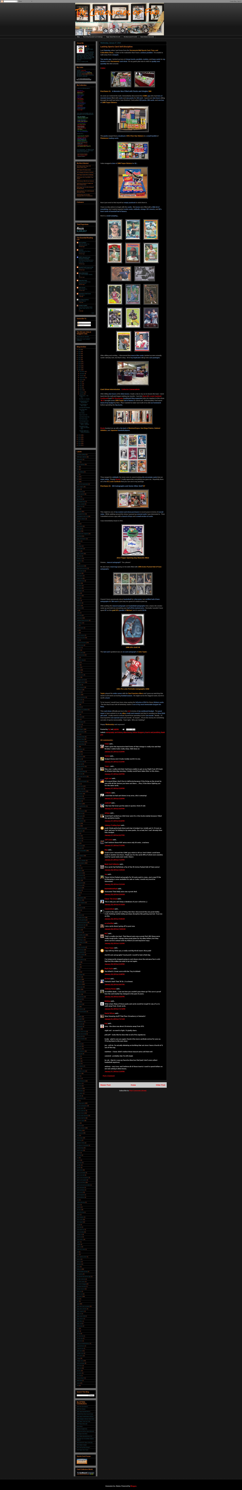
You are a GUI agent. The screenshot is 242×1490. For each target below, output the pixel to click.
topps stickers (80, 1318)
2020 (79, 361)
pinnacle (79, 1029)
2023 (79, 355)
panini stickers (80, 1009)
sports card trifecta (81, 1182)
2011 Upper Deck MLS (82, 1433)
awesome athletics (81, 518)
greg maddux (80, 793)
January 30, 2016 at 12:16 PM (115, 1009)
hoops (78, 833)
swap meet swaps (81, 1249)
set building (79, 1130)
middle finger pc (80, 939)
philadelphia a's (80, 1021)
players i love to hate (81, 1033)
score (78, 1123)
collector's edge (80, 660)
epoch (78, 714)
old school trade (80, 991)
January (82, 393)
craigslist (79, 672)
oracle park (79, 999)
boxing (78, 593)
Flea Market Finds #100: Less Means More (84, 427)
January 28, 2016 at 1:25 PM (114, 943)
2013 (79, 439)
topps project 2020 (81, 1316)
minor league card (81, 942)
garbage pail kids (81, 766)
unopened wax (80, 1348)
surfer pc (79, 1246)
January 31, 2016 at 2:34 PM (114, 1071)
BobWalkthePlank (111, 888)
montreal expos (80, 949)
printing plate (80, 1053)
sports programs (80, 1194)
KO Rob (107, 978)
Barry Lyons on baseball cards (85, 268)
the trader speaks (81, 1281)
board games (80, 575)
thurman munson (81, 1288)
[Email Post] (123, 729)
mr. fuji (78, 964)
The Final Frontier (83, 418)
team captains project (82, 1256)
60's (78, 469)
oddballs (79, 989)
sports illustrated (80, 1187)
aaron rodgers (80, 486)
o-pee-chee (79, 981)
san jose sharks (80, 1113)
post (78, 1041)
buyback (79, 605)
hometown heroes (81, 828)
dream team (79, 702)
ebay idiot (79, 707)
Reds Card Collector (112, 864)
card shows (118, 732)
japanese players (81, 863)
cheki (78, 640)
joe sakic (79, 868)
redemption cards (81, 1071)
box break (79, 588)
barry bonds (79, 526)
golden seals (80, 773)
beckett (78, 551)
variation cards (80, 1353)
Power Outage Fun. (83, 289)
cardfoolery (79, 622)
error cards (79, 716)
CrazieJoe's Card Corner (85, 293)
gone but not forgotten (82, 781)
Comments (81, 325)
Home (133, 1085)
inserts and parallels (152, 732)
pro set (78, 1058)
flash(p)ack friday (81, 736)
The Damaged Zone (83, 421)
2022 (79, 357)
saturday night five (81, 1118)
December (82, 371)
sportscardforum (80, 1197)
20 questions (80, 459)
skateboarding (80, 1147)
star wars (79, 1209)
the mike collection (81, 1279)
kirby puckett (80, 882)
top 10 (78, 1298)
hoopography (80, 830)
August (81, 379)
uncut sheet (79, 1340)
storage (78, 1224)
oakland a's (79, 984)
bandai (78, 523)
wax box (79, 1370)
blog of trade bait (80, 570)
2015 (79, 435)
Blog (78, 37)
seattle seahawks (81, 1128)
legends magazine (81, 902)
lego (78, 905)
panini (78, 1006)
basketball (79, 536)
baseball (79, 531)
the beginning (80, 1274)
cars (78, 625)
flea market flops (80, 744)
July (81, 381)
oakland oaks (80, 986)
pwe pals (79, 1063)
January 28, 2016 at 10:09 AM (115, 929)
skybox (78, 1152)
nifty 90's (79, 977)
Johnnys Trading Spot (113, 825)
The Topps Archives (84, 299)
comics (78, 667)
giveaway (79, 768)
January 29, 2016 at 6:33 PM (114, 996)
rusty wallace (80, 1093)
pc (77, 1014)
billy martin (79, 556)
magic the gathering (81, 919)
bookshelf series (80, 580)
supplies (79, 1244)
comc (78, 664)
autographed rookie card (82, 516)
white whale (79, 1380)
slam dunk (79, 1155)
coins (78, 657)
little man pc (79, 915)
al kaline (78, 496)
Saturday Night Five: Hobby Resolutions (84, 431)
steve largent (80, 1222)
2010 (79, 445)
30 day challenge (81, 464)
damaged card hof (81, 679)
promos (78, 1061)
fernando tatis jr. (80, 731)
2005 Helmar (80, 1426)
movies (78, 962)
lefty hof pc (79, 900)
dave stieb (79, 684)
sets (78, 1135)
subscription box (80, 1229)
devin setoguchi (80, 687)
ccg (77, 630)
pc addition (79, 1016)
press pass (79, 1048)
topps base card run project (83, 1306)
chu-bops (79, 647)
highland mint (80, 813)
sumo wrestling (80, 1232)
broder (78, 598)
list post (78, 910)
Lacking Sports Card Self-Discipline (84, 401)
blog (78, 563)
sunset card (79, 1236)
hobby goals (79, 816)
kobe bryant (79, 885)
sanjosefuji (84, 76)
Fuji (106, 1023)
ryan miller (79, 1095)
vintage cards (80, 1360)
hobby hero (79, 818)
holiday (78, 825)
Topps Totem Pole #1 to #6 (113, 37)
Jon (106, 874)
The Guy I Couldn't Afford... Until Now (84, 423)
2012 (79, 441)
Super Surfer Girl (83, 414)
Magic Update (82, 295)
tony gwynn (79, 1296)
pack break (79, 1004)
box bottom (79, 585)
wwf (78, 1385)
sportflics (79, 1165)
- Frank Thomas (80, 104)
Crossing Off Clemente (84, 407)
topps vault (79, 1323)
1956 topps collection (81, 456)
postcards (79, 1046)
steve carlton (80, 1219)
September (82, 377)
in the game (79, 848)
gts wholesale (80, 798)
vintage (78, 1358)
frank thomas (80, 756)
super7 (78, 1241)
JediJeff (108, 803)
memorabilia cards (81, 934)
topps (78, 1303)
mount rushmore (80, 959)
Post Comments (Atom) (137, 1090)
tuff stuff (78, 1333)
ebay (78, 704)
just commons (80, 875)
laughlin (78, 892)
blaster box (79, 560)
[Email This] (127, 729)
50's (78, 466)
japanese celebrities (81, 860)
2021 (79, 359)
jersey (78, 865)
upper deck (79, 1350)
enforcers (79, 712)
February (82, 391)
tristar (78, 1331)
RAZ (106, 933)
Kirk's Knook (82, 287)
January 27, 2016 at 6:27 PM (114, 835)
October (82, 375)
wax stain (79, 1375)
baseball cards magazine (82, 533)
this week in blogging (81, 1284)
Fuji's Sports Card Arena (88, 75)
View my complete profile (82, 61)
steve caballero (80, 1217)
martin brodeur (80, 927)
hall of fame (79, 803)
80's (78, 479)
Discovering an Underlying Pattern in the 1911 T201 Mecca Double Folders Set (86, 261)
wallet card (79, 1368)
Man (106, 850)
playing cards (80, 1036)
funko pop (79, 759)
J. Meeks (108, 793)
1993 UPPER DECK (83, 273)
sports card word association (83, 1185)
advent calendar (80, 494)
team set (79, 1259)
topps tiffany (79, 1321)
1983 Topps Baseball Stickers (83, 1411)
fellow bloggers (138, 732)
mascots (79, 929)
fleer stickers (80, 749)
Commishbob (109, 909)
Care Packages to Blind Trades (83, 405)
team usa (79, 1261)
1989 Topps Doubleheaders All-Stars (85, 1416)
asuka (78, 508)
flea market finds (80, 741)
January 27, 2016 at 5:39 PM (114, 788)
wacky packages (81, 1363)
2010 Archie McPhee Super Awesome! (85, 1431)
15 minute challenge (81, 454)
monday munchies (81, 947)
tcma (78, 1254)
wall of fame (79, 1365)
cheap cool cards (81, 637)
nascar (78, 971)
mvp (78, 969)
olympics (79, 994)
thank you (79, 1269)
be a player (79, 546)
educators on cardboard (82, 709)
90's (78, 481)
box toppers (79, 590)
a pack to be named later (82, 484)
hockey (78, 823)
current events (80, 674)
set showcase (80, 1133)
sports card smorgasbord (82, 1177)
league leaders (80, 897)
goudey (78, 783)
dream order (79, 699)
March (81, 389)
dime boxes (127, 732)
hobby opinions (80, 820)
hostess (78, 835)
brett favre (79, 595)
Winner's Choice (82, 301)
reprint (78, 1076)
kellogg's (79, 880)
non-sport (79, 979)
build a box (79, 603)
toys (78, 1328)
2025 (79, 351)
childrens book (80, 645)
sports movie (80, 1192)
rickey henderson (81, 1081)
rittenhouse (79, 1083)
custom (78, 677)
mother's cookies (81, 954)
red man (79, 1068)
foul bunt (81, 249)
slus (78, 1157)
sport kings (79, 1162)
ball (77, 521)
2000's (78, 461)
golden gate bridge (81, 771)
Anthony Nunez (110, 989)
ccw (78, 632)
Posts (80, 322)
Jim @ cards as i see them (83, 336)
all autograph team (81, 501)
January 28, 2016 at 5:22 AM (115, 884)
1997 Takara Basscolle (82, 1423)
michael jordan (80, 937)
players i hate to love (81, 1031)
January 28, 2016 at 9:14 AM (115, 904)
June (81, 383)
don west (79, 692)
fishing (78, 734)
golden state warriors (81, 776)
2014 (79, 437)
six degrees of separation (82, 1145)
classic (78, 650)
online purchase (80, 996)
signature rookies (81, 1142)
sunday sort (79, 1234)
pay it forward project (81, 1011)
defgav (107, 813)
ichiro (78, 843)
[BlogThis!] (129, 729)
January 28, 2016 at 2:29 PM (114, 964)
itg (77, 853)
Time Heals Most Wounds (83, 410)
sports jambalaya (81, 1189)
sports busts (80, 1170)
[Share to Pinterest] (134, 729)
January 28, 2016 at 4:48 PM (114, 974)
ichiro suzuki (80, 845)
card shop (79, 615)
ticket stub (79, 1291)
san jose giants (80, 1108)
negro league (80, 974)
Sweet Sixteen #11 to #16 (147, 37)
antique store (80, 506)
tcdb (78, 1251)
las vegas (79, 890)
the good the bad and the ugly (83, 1276)
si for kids (79, 1140)
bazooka (79, 541)
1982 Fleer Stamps (81, 1409)
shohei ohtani (80, 1137)
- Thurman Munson (81, 103)
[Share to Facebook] (132, 729)
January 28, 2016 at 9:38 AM (115, 919)
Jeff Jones (108, 840)
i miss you (79, 840)
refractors (79, 1073)
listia (78, 912)
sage (78, 1100)
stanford (79, 1207)
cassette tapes (80, 627)
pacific (78, 1001)
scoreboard (79, 1125)
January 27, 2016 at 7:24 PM (114, 860)
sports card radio (81, 1175)
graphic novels (80, 788)
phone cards (80, 1024)
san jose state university (82, 1115)
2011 (79, 443)
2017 (79, 367)
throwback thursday (81, 1286)
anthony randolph (81, 504)
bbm (78, 543)
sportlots (79, 1167)
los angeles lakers (81, 917)
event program (80, 721)
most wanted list (80, 952)
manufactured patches (82, 922)
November (82, 373)
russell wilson (80, 1090)
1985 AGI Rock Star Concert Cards (85, 1414)
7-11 (78, 474)
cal (77, 610)
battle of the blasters (81, 538)
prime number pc (81, 1051)
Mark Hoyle (109, 968)
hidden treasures (81, 811)
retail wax (79, 1078)
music (78, 967)
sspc (78, 1199)
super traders (80, 1239)
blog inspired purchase (82, 568)
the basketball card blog (82, 1271)
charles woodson (81, 635)
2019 (79, 363)
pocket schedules (81, 1038)
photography (80, 1026)
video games (80, 1355)
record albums (80, 1066)
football (78, 751)
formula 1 (79, 754)
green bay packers (81, 791)
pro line (78, 1056)
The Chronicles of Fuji (117, 12)
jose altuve (79, 870)
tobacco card (80, 1293)
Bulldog (107, 1001)
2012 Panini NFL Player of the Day (85, 1442)
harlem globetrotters (81, 806)
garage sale (79, 764)
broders (78, 600)
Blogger (133, 1486)
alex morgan (79, 499)
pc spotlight (79, 1019)
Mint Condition (82, 242)
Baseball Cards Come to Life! (86, 267)
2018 (79, 365)
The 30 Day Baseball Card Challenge (93, 37)
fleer (78, 746)
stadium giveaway (81, 1202)
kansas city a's (80, 877)
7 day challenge (80, 471)
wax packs (79, 1373)
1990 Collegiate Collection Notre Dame (85, 1418)
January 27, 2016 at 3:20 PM (114, 751)
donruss (79, 694)
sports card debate (81, 1172)
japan (78, 858)
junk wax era (80, 873)
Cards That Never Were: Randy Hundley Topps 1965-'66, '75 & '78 (85, 308)
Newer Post (105, 1085)
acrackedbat (109, 923)
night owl (108, 778)
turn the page (80, 1338)
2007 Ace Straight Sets (82, 1428)
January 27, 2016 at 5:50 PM (114, 798)
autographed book (81, 513)
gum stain (79, 801)
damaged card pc (81, 682)
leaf (77, 895)
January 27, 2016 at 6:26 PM (114, 821)
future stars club (80, 761)
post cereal (79, 1043)
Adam (107, 744)
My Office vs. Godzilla (84, 398)
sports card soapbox (81, 1180)
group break (79, 796)
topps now (79, 1313)
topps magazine (80, 1311)
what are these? (80, 1378)
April (81, 387)
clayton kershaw (80, 655)
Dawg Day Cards (83, 280)
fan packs (79, 724)
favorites (79, 726)
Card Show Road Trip (84, 416)
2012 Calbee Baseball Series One (84, 1436)
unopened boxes (80, 1345)
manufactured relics (81, 925)
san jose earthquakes (82, 1105)
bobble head (79, 578)
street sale (79, 1227)
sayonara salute (80, 1120)
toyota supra (80, 1326)
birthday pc (79, 558)
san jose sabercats (81, 1110)
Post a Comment (109, 1076)
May (81, 385)
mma (78, 944)
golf (77, 778)
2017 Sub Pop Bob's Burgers (83, 1447)
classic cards (80, 652)
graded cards (80, 786)
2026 (79, 349)
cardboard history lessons (83, 620)
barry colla (79, 528)
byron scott (79, 608)
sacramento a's (80, 1098)
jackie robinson (80, 855)
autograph (110, 732)
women (78, 1383)
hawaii (78, 808)
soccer (78, 1160)
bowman (79, 583)
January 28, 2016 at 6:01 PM (114, 984)
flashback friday (80, 739)
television (79, 1264)
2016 (79, 369)
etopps (78, 719)
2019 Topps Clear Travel (82, 1449)
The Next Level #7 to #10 (130, 37)
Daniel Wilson (110, 1013)
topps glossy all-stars (82, 1308)
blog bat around (80, 565)
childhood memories (81, 642)
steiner (78, 1214)
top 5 (78, 1301)
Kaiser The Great (111, 899)
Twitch (107, 756)
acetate (78, 489)
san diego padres (81, 1103)
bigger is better (80, 553)
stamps (78, 1204)
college (78, 662)
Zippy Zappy (109, 948)
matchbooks (79, 932)
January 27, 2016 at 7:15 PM (114, 845)
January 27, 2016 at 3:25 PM (114, 762)
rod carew (79, 1085)
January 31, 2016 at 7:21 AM (115, 1019)
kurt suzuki (79, 887)
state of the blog (80, 1212)
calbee (78, 612)
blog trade (79, 573)
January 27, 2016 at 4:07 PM (114, 774)
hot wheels (79, 838)
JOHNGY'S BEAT (83, 305)
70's (78, 476)
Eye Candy (81, 412)
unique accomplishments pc (83, 1343)
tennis (78, 1266)
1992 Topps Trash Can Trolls (83, 1421)
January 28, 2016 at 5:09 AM (115, 870)
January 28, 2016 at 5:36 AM (115, 894)
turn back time (80, 1336)
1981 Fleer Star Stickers (82, 1406)
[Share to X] (131, 729)
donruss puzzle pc (81, 697)
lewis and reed (80, 907)
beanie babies (80, 548)
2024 (79, 353)
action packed (80, 491)
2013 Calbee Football (81, 1444)
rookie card (79, 1088)
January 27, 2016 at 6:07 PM (114, 808)
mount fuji (79, 957)
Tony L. (107, 766)
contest (78, 669)
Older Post (160, 1085)
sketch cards (80, 1150)
